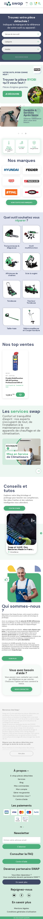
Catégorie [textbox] (8, 42)
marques (27, 733)
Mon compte (21, 789)
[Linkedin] (29, 895)
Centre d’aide (14, 508)
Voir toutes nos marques (21, 202)
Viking (26, 732)
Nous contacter (21, 689)
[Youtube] (14, 895)
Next (39, 84)
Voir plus (12, 658)
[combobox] (21, 34)
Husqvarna (26, 730)
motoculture (7, 737)
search (39, 3)
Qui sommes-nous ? (21, 796)
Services (21, 779)
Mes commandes (21, 786)
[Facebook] (21, 895)
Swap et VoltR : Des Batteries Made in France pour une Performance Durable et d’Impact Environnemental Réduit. (21, 548)
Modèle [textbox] (7, 49)
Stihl (10, 733)
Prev (2, 84)
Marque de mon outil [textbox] (12, 34)
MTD (21, 732)
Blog (21, 782)
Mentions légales (21, 908)
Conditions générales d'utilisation (21, 911)
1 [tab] (20, 106)
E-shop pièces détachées (21, 776)
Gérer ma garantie (21, 792)
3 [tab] (25, 133)
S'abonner (21, 846)
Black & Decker (14, 732)
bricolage (16, 737)
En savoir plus (21, 882)
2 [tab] (23, 106)
